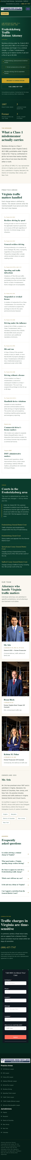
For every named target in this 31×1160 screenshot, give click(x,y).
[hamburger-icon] (28, 9)
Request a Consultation (15, 80)
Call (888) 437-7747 (15, 86)
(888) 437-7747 (25, 3)
